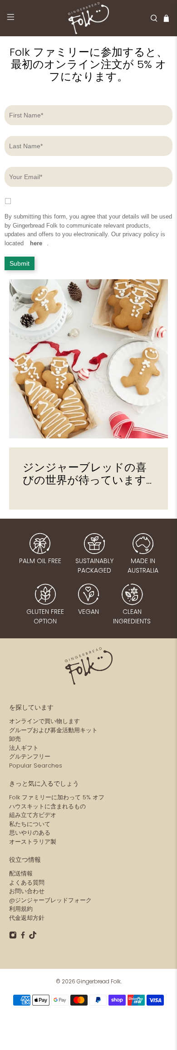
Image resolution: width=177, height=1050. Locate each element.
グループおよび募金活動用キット (53, 730)
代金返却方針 (26, 918)
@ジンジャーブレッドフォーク (50, 900)
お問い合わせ (26, 891)
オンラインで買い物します (44, 721)
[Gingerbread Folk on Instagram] (13, 937)
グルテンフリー (29, 756)
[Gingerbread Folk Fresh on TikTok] (33, 937)
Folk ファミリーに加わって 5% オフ (56, 797)
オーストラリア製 (32, 841)
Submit (20, 263)
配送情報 (21, 873)
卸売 (15, 738)
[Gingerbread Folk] (88, 18)
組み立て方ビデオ (32, 815)
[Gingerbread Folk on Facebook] (23, 937)
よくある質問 (26, 882)
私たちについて (29, 824)
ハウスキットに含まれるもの (47, 806)
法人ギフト (24, 748)
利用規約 (21, 908)
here (36, 243)
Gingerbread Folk (99, 981)
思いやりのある (29, 832)
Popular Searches (35, 765)
